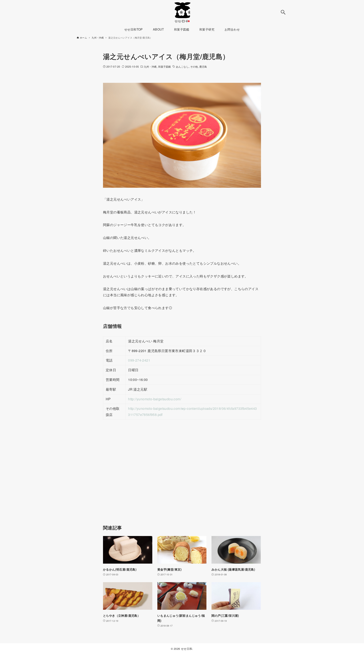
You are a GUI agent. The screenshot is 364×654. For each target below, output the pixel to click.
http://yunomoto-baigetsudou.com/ (154, 399)
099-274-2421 (139, 360)
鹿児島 (203, 66)
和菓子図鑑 (164, 66)
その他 (194, 66)
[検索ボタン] (283, 12)
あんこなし (182, 66)
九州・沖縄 (150, 66)
